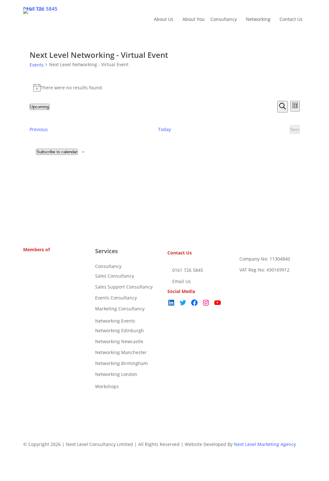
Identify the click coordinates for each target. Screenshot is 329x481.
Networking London (116, 374)
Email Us (181, 281)
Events (37, 65)
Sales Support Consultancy (124, 287)
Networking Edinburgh (119, 330)
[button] (164, 477)
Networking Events (115, 321)
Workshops (107, 386)
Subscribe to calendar (57, 151)
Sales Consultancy (114, 276)
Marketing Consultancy (120, 309)
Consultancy (108, 266)
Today (164, 129)
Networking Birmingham (121, 363)
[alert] (165, 88)
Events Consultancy (116, 298)
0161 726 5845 (187, 270)
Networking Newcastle (119, 341)
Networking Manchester (121, 352)
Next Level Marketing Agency (265, 444)
